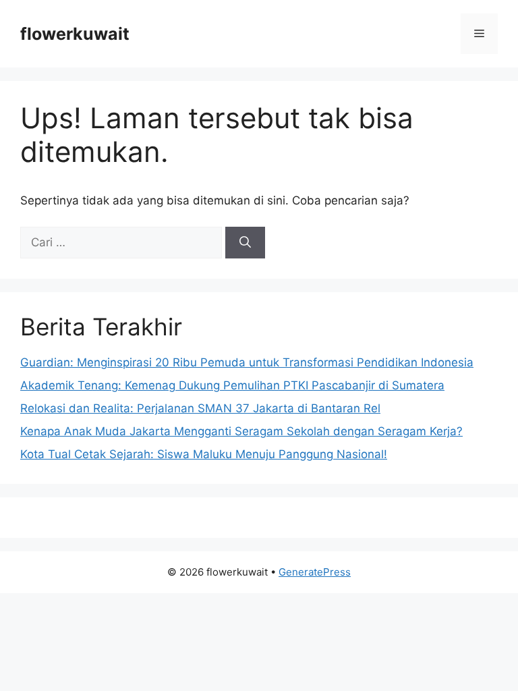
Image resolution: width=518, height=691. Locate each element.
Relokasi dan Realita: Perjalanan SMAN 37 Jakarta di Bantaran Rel (200, 408)
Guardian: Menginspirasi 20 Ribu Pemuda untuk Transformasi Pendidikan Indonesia (246, 362)
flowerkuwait (75, 34)
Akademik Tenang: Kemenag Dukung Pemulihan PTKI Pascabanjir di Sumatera (232, 385)
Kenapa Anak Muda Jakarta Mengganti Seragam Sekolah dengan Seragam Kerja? (241, 431)
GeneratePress (315, 571)
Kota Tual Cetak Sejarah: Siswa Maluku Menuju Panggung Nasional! (203, 454)
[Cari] (245, 243)
